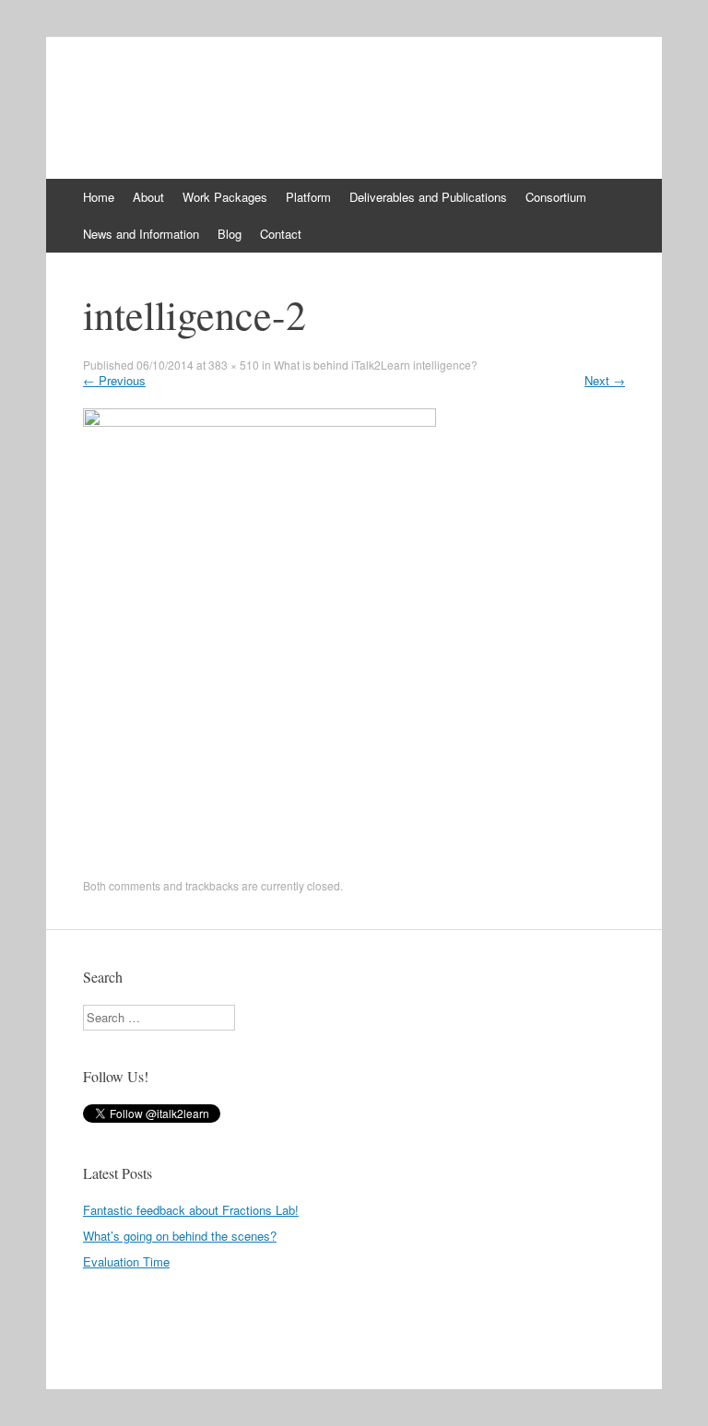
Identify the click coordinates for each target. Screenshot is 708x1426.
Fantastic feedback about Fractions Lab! (191, 1210)
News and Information (141, 233)
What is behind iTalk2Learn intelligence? (376, 364)
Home (98, 197)
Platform (308, 197)
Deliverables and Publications (428, 197)
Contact (280, 233)
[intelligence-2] (259, 421)
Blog (230, 233)
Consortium (555, 197)
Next (604, 380)
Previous (114, 380)
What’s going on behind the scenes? (180, 1235)
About (148, 197)
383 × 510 (233, 364)
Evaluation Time (126, 1261)
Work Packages (225, 197)
